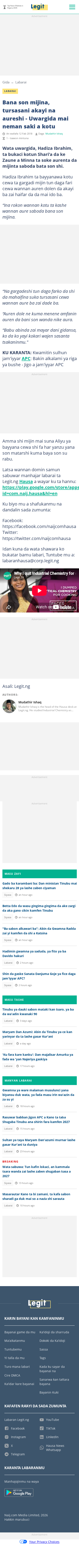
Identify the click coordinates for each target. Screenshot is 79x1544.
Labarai (21, 82)
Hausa (26, 481)
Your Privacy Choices (44, 1542)
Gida (5, 82)
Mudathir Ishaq (54, 133)
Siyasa (7, 894)
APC (26, 358)
